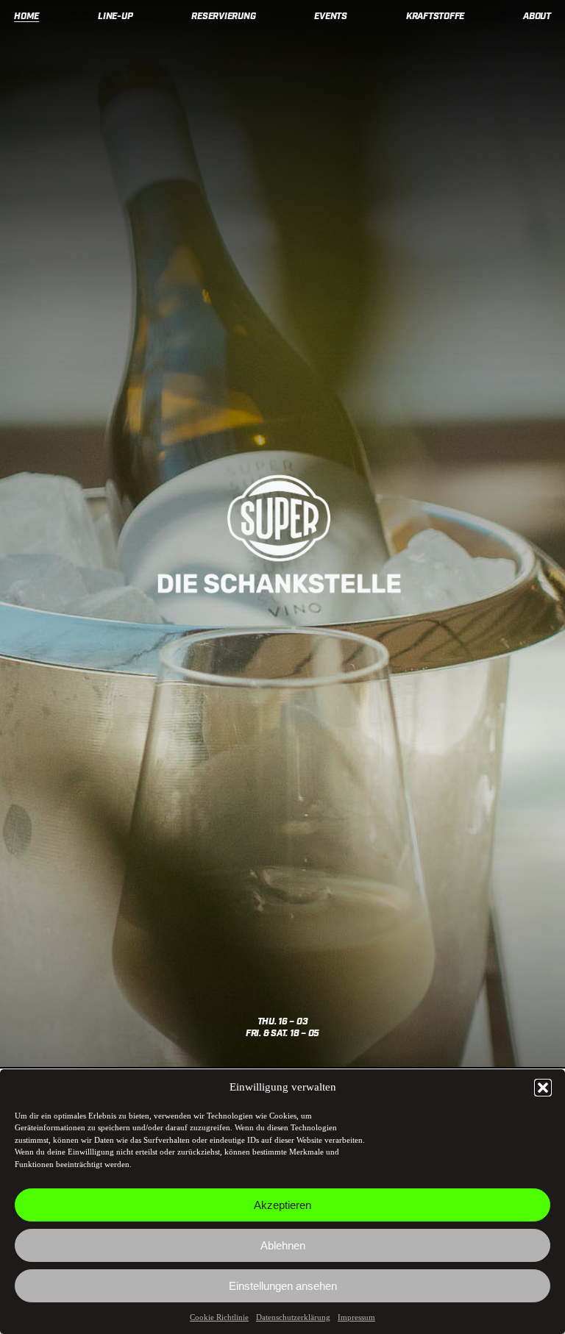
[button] (543, 1087)
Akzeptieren (282, 1205)
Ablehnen (282, 1245)
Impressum (356, 1317)
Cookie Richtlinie (219, 1317)
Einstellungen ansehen (283, 1286)
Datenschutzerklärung (293, 1317)
